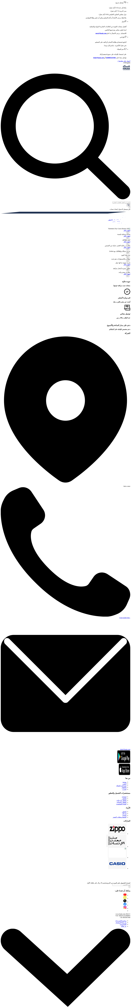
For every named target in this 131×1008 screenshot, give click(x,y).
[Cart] (128, 205)
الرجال (124, 813)
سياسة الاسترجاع (120, 921)
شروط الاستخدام (121, 922)
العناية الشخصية (121, 804)
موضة (124, 782)
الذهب (124, 784)
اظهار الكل (126, 230)
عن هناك (123, 926)
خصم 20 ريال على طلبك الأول (96, 883)
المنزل (124, 789)
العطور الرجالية (121, 800)
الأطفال (124, 787)
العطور (124, 798)
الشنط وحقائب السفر (119, 817)
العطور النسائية (121, 802)
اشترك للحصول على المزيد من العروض (118, 883)
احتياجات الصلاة (121, 786)
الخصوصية (123, 924)
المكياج (124, 797)
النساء (124, 815)
